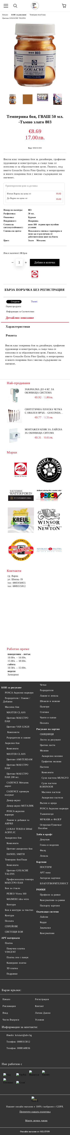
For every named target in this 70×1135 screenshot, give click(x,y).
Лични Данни (42, 1013)
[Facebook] (6, 1055)
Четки (43, 685)
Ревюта (11, 335)
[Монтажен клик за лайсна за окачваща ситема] (14, 435)
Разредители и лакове (19, 737)
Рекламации (9, 1006)
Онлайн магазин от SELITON (35, 1131)
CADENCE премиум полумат (17, 793)
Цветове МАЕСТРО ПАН (16, 720)
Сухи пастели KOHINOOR (48, 785)
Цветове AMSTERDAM (19, 759)
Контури (11, 904)
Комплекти (13, 732)
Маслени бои (12, 707)
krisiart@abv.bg (23, 1035)
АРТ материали (10, 938)
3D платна (12, 968)
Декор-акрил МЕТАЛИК (20, 806)
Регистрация (42, 999)
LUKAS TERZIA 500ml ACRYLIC (18, 831)
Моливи (44, 750)
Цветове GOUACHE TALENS (14, 18)
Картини (41, 862)
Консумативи (47, 933)
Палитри (44, 706)
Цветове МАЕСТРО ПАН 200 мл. (16, 775)
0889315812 (23, 1041)
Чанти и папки (48, 717)
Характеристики (18, 326)
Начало (5, 15)
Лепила (44, 856)
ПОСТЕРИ (45, 867)
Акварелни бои (13, 838)
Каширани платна (16, 963)
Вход (5, 1013)
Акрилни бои (12, 743)
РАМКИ (41, 889)
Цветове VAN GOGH (18, 726)
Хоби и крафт (44, 834)
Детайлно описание (20, 317)
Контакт (39, 1006)
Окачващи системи (47, 911)
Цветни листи (47, 745)
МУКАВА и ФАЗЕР (50, 819)
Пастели (44, 767)
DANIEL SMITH (16, 854)
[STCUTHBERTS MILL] (21, 495)
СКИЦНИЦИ (47, 734)
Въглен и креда (48, 803)
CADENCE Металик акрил (17, 784)
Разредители (47, 690)
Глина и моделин (49, 845)
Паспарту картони (50, 905)
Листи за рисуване (50, 739)
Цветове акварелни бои (19, 848)
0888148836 (23, 1048)
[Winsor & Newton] (49, 520)
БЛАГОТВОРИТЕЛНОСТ (54, 883)
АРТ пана (45, 872)
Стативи (44, 712)
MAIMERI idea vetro (18, 899)
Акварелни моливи (52, 756)
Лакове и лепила (49, 695)
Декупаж (45, 839)
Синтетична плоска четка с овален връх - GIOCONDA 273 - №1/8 (43, 411)
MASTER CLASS (16, 712)
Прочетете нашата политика (35, 1111)
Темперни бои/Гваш (38, 15)
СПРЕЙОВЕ (11, 926)
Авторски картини (50, 878)
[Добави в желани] (61, 252)
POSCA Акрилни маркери (19, 692)
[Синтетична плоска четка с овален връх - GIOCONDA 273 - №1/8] (14, 415)
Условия (39, 1019)
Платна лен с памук (18, 957)
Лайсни (44, 917)
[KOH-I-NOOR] (21, 550)
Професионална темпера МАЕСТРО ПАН (19, 881)
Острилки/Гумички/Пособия (50, 827)
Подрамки (12, 973)
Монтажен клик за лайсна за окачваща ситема (43, 431)
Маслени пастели (51, 792)
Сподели (15, 301)
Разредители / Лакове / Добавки (16, 700)
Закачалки (45, 927)
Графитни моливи (52, 761)
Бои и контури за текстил (19, 910)
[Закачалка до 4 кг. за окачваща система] (14, 395)
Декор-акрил (14, 800)
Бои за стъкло (12, 888)
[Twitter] (13, 1055)
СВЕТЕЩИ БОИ (14, 932)
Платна (9, 943)
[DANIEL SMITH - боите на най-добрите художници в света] (49, 470)
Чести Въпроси (11, 1019)
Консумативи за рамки (52, 900)
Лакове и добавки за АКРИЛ (17, 822)
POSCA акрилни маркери (15, 813)
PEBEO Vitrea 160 (17, 893)
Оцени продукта (13, 306)
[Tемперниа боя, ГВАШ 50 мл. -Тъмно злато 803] (35, 88)
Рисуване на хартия (48, 729)
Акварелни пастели (52, 797)
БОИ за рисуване (18, 15)
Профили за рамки (50, 894)
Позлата (9, 921)
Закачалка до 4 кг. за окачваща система (39, 391)
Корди (43, 922)
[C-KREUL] (21, 520)
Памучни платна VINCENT (15, 950)
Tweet (34, 301)
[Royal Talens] (21, 470)
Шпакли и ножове (50, 701)
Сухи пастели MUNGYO (55, 778)
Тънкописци (47, 814)
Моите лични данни (36, 1120)
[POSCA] (49, 495)
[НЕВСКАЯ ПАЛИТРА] (49, 550)
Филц (43, 850)
